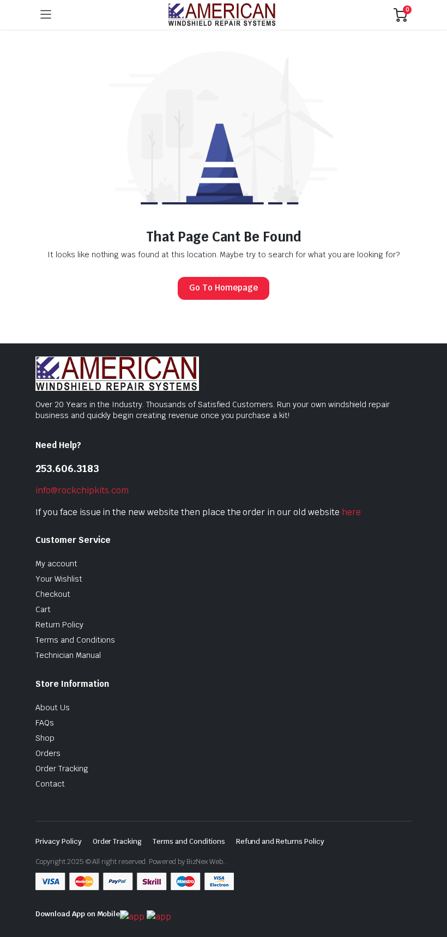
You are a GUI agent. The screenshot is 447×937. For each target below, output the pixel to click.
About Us (52, 707)
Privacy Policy (58, 841)
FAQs (44, 723)
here (351, 512)
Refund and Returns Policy (280, 841)
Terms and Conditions (75, 640)
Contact (50, 784)
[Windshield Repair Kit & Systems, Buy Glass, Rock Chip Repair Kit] (222, 14)
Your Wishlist (58, 579)
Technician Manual (68, 655)
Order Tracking (61, 768)
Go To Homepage (223, 287)
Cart (43, 609)
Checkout (52, 594)
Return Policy (59, 625)
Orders (48, 753)
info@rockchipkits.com (82, 490)
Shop (45, 738)
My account (56, 564)
